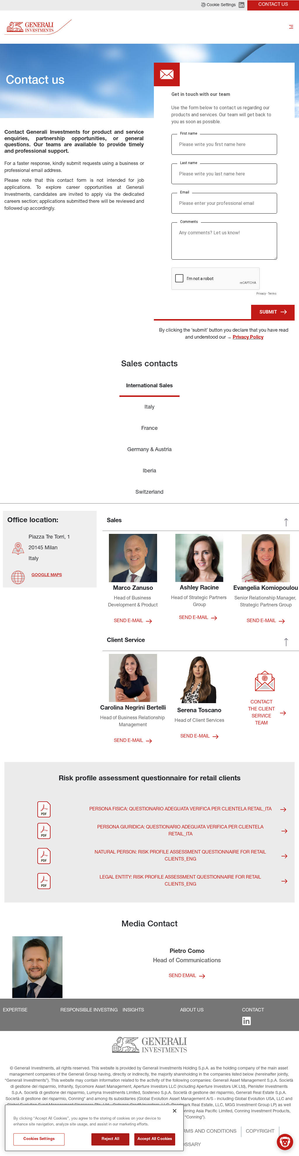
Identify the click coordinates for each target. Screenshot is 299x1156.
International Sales (149, 386)
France (149, 428)
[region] (94, 1127)
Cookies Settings (39, 1139)
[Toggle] (291, 27)
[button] (218, 5)
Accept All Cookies (155, 1139)
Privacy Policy (248, 337)
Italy (149, 407)
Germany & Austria (149, 450)
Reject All (110, 1139)
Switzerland (149, 492)
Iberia (149, 471)
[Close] (174, 1110)
